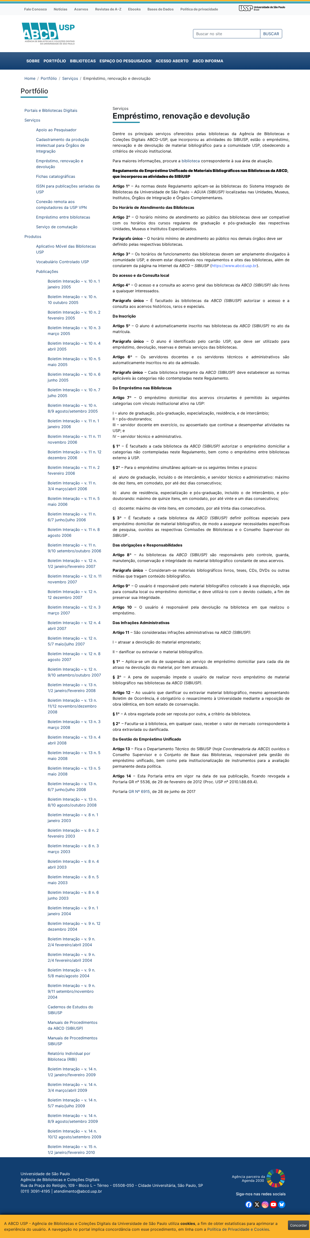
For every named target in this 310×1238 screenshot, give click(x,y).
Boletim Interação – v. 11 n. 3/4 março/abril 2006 (72, 486)
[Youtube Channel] (273, 1204)
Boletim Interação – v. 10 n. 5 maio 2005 (74, 361)
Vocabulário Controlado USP (62, 261)
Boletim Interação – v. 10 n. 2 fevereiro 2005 (74, 315)
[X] (257, 1204)
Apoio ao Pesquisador (56, 129)
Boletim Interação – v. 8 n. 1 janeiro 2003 (73, 817)
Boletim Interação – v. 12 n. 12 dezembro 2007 (72, 594)
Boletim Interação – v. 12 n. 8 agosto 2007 (74, 656)
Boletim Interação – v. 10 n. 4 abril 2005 (74, 346)
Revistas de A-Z (108, 9)
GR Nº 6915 (139, 791)
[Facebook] (248, 1204)
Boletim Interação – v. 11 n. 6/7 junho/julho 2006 (72, 517)
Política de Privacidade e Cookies (238, 1229)
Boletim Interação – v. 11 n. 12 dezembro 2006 (74, 454)
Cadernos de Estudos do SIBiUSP (70, 1009)
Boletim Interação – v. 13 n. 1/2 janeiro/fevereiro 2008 (72, 687)
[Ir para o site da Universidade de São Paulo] (262, 7)
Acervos (81, 9)
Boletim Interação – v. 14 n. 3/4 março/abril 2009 (72, 1087)
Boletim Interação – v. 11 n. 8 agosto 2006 (74, 532)
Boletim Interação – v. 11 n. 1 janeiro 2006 (73, 423)
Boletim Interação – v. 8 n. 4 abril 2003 (73, 864)
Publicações (47, 271)
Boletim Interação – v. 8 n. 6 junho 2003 (73, 895)
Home (29, 78)
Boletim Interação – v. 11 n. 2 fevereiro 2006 (74, 470)
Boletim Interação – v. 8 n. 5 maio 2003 (73, 879)
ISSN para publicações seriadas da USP (68, 189)
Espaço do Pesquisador (126, 60)
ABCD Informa (208, 60)
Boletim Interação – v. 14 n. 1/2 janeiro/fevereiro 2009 (72, 1072)
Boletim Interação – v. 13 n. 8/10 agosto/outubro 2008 (72, 802)
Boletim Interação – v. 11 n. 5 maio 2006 (74, 501)
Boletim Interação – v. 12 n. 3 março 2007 (74, 610)
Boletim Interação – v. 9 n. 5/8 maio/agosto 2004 (71, 973)
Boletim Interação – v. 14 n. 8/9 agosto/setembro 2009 (73, 1118)
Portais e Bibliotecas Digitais (50, 110)
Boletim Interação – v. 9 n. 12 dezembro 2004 (74, 926)
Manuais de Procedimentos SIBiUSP (72, 1040)
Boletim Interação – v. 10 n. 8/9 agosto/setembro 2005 (73, 408)
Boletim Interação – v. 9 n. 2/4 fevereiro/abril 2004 (71, 942)
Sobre (33, 60)
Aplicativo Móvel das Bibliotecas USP (66, 249)
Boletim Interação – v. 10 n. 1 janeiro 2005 (74, 284)
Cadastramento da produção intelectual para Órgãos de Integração (62, 145)
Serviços (70, 78)
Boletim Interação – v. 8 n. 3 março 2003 (73, 848)
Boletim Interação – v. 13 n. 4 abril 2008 (74, 740)
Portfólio (55, 60)
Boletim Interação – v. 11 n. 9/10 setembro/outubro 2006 (74, 548)
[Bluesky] (281, 1204)
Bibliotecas (83, 60)
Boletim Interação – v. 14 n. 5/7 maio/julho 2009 (72, 1103)
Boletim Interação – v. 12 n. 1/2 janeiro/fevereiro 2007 (72, 563)
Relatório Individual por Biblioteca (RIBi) (69, 1056)
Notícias (60, 9)
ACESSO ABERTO (172, 60)
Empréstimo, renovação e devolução (59, 163)
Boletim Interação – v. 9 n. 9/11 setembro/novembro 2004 (71, 991)
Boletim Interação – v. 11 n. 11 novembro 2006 (74, 439)
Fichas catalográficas (55, 176)
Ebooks (134, 9)
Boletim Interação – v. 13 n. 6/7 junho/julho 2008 (72, 786)
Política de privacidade (199, 9)
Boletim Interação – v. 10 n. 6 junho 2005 (74, 377)
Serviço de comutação (57, 226)
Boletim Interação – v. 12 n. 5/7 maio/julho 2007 (72, 641)
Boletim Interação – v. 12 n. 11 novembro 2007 (74, 579)
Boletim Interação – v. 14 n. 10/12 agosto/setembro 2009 (74, 1134)
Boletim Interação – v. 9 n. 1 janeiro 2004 (73, 910)
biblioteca (191, 160)
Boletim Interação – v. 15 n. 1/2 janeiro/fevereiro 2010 (72, 1149)
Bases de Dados (160, 9)
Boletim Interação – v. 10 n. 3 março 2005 (74, 330)
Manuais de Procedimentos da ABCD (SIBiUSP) (72, 1025)
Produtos (32, 236)
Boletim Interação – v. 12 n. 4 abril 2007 (74, 625)
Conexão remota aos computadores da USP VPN (61, 204)
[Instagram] (265, 1204)
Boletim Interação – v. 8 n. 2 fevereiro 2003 (73, 833)
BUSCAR (271, 33)
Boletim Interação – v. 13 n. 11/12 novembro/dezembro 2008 (72, 706)
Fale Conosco (35, 9)
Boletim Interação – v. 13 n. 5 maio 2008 (74, 755)
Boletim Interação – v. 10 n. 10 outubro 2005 (72, 299)
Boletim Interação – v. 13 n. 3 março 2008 (74, 724)
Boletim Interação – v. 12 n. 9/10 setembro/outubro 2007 (74, 672)
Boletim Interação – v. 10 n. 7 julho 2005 (74, 392)
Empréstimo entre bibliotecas (63, 217)
